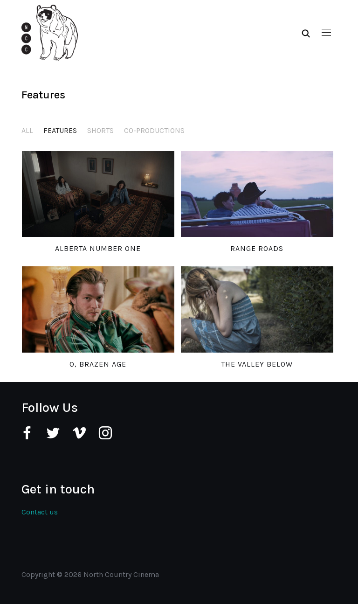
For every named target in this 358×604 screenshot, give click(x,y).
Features (60, 130)
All (27, 130)
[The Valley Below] (257, 309)
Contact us (39, 511)
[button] (326, 32)
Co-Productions (154, 130)
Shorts (100, 130)
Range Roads (256, 248)
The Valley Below (257, 364)
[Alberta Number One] (98, 194)
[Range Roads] (257, 194)
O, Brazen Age (97, 364)
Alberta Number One (98, 248)
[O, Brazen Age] (98, 309)
